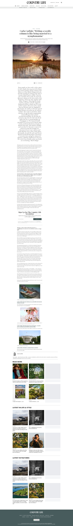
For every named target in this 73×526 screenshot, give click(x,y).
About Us (21, 515)
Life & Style (38, 28)
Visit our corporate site (48, 523)
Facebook (23, 516)
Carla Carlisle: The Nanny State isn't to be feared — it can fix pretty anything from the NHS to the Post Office (28, 326)
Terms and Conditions (35, 515)
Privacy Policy (42, 515)
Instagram (51, 515)
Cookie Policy (47, 515)
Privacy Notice (38, 221)
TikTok (34, 516)
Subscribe (57, 2)
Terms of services (26, 221)
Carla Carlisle (20, 353)
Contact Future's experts (27, 515)
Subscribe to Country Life (23, 7)
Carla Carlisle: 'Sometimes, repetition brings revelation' (27, 347)
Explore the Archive (33, 7)
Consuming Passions (42, 7)
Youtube (27, 516)
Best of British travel (51, 7)
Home (34, 28)
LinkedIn (31, 516)
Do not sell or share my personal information (43, 516)
